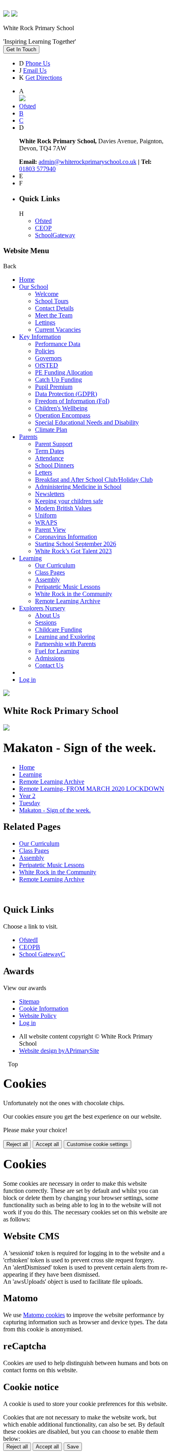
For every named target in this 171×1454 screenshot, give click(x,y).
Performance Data (57, 343)
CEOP (43, 228)
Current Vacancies (58, 329)
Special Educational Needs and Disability (87, 422)
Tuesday (29, 803)
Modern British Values (63, 508)
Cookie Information (43, 1008)
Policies (44, 351)
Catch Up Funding (58, 379)
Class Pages (50, 572)
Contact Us (49, 665)
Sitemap (29, 1001)
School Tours (51, 301)
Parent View (50, 529)
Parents (28, 436)
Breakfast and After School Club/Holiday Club (94, 479)
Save (73, 1447)
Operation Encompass (62, 415)
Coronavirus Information (66, 536)
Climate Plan (51, 429)
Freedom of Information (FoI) (72, 401)
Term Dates (49, 451)
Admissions (49, 658)
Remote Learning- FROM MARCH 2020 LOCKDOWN (91, 788)
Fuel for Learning (57, 651)
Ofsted (43, 220)
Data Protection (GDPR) (66, 393)
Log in (27, 679)
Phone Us (37, 63)
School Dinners (54, 465)
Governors (48, 358)
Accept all (47, 1144)
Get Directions (43, 77)
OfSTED (46, 365)
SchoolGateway (55, 235)
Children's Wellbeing (61, 408)
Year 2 (27, 795)
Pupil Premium (53, 386)
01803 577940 (37, 168)
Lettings (45, 322)
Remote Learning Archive (67, 601)
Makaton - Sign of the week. (55, 810)
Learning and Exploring (65, 636)
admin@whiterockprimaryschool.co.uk (87, 161)
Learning (30, 558)
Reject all (17, 1144)
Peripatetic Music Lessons (67, 586)
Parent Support (53, 443)
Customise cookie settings (97, 1144)
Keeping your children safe (69, 501)
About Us (47, 615)
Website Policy (37, 1015)
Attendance (49, 458)
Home (27, 279)
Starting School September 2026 (75, 543)
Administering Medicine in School (78, 486)
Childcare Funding (58, 629)
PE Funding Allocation (64, 372)
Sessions (45, 622)
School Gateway (42, 954)
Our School (33, 286)
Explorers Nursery (42, 608)
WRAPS (46, 522)
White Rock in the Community (73, 593)
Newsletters (49, 493)
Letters (43, 472)
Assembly (47, 579)
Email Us (35, 70)
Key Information (40, 336)
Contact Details (54, 308)
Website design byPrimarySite (59, 1050)
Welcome (46, 293)
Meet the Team (53, 315)
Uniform (45, 515)
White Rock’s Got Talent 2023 (73, 551)
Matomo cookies (44, 1315)
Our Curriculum (55, 565)
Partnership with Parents (65, 643)
